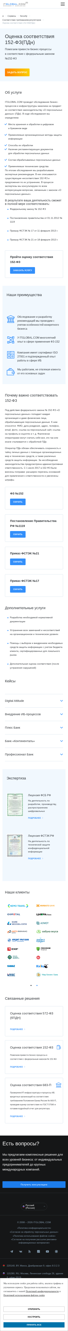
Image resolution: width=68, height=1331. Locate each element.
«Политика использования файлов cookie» (34, 1236)
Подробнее (34, 818)
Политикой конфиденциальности (42, 1291)
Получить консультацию (34, 1184)
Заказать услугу (22, 270)
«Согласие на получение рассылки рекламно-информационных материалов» (34, 1241)
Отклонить (34, 1309)
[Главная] (3, 16)
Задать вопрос (17, 72)
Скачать (17, 502)
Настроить (34, 1317)
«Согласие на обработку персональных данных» (34, 1232)
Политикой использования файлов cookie (24, 1295)
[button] (14, 4)
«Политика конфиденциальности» (34, 1228)
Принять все (34, 1325)
